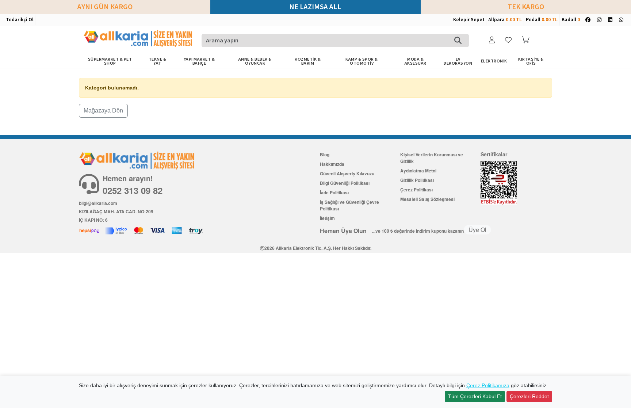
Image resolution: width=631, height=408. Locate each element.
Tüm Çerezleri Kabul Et (475, 396)
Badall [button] (571, 19)
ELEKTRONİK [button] (494, 61)
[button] (492, 40)
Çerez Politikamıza (487, 385)
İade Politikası (334, 192)
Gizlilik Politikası (417, 180)
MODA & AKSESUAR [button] (416, 61)
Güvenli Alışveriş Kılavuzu (347, 173)
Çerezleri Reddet (529, 396)
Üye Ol (477, 229)
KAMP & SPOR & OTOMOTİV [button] (361, 61)
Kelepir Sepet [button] (469, 19)
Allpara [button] (505, 19)
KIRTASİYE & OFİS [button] (531, 61)
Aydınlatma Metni (418, 170)
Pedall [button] (542, 19)
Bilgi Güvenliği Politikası (345, 183)
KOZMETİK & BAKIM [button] (308, 61)
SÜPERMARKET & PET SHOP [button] (110, 61)
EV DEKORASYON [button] (458, 61)
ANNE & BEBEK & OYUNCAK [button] (255, 61)
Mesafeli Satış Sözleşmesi (427, 199)
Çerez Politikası (416, 189)
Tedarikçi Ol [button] (20, 19)
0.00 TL (514, 19)
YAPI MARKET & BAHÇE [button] (199, 61)
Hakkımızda (332, 164)
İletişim (327, 218)
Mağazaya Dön (103, 110)
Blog (324, 154)
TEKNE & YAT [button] (158, 61)
